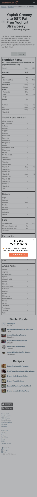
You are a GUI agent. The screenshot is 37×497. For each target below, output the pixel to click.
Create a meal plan (18, 255)
